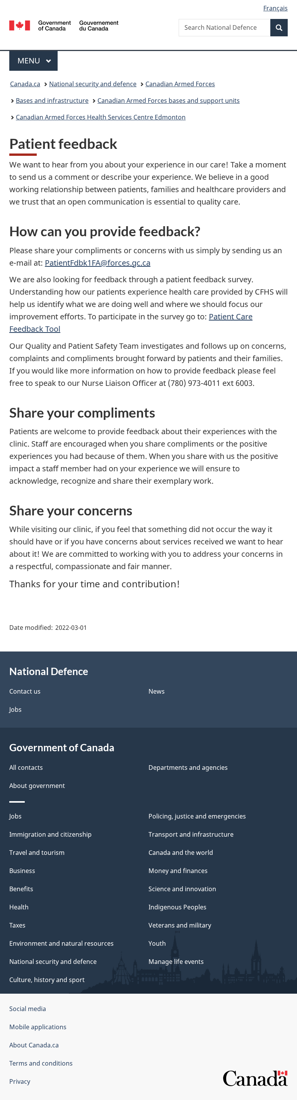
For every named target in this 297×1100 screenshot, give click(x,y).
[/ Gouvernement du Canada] (64, 25)
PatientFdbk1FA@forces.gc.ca (97, 263)
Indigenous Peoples (177, 907)
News (156, 691)
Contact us (25, 691)
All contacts (26, 767)
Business (22, 870)
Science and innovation (182, 889)
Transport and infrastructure (191, 834)
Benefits (21, 889)
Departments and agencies (188, 767)
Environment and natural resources (61, 943)
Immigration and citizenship (50, 834)
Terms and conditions (41, 1063)
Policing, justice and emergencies (197, 816)
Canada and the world (180, 852)
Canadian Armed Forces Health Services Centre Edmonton (101, 117)
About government (37, 785)
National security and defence (93, 84)
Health (19, 907)
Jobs (15, 709)
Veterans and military (179, 925)
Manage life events (176, 961)
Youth (157, 943)
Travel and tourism (37, 852)
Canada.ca (25, 84)
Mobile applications (38, 1027)
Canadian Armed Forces (180, 84)
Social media (27, 1008)
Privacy (19, 1081)
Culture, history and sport (47, 980)
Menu (29, 60)
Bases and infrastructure (52, 100)
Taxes (17, 925)
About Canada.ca (34, 1045)
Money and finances (178, 870)
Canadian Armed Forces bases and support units (168, 100)
